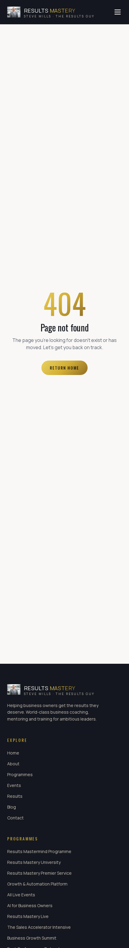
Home (13, 753)
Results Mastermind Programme (39, 851)
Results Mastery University (34, 862)
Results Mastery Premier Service (39, 873)
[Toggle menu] (117, 12)
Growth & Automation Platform (37, 884)
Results (14, 796)
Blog (11, 807)
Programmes (20, 774)
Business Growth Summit (31, 938)
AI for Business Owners (29, 905)
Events (14, 785)
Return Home (64, 367)
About (13, 764)
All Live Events (21, 895)
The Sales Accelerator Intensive (39, 927)
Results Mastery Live (28, 916)
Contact (15, 818)
